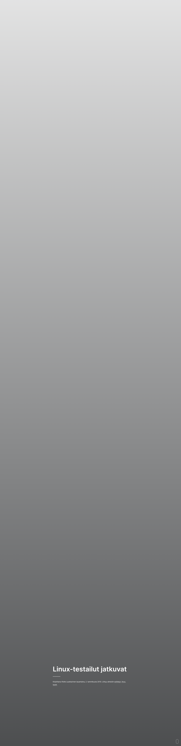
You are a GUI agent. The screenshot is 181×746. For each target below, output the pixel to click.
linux (123, 682)
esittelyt (117, 682)
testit (55, 685)
